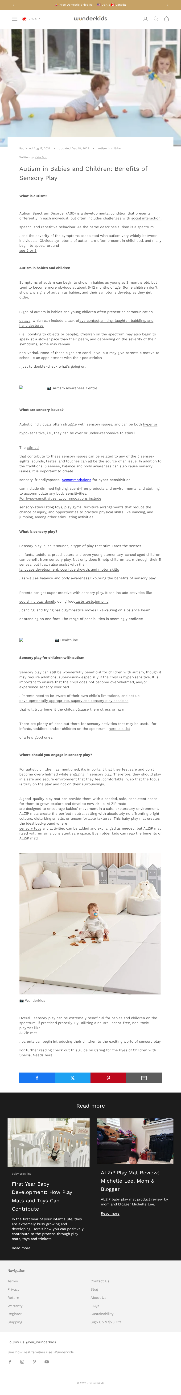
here (49, 1055)
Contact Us (99, 1281)
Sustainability (102, 1314)
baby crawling (21, 1173)
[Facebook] (37, 1078)
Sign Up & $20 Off (105, 1322)
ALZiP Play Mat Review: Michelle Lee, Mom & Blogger (130, 1181)
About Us (98, 1298)
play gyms (73, 507)
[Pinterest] (108, 1078)
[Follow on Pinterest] (34, 1361)
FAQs (94, 1306)
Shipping (15, 1322)
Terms (13, 1281)
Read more (21, 1248)
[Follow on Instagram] (22, 1361)
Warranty (15, 1306)
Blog (94, 1289)
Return (13, 1298)
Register (15, 1314)
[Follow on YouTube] (46, 1361)
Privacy (14, 1289)
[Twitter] (72, 1078)
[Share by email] (144, 1078)
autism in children (110, 148)
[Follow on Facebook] (10, 1361)
